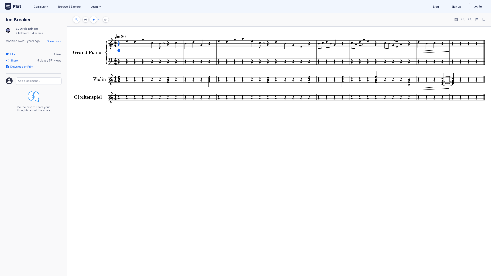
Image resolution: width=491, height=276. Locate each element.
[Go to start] (85, 19)
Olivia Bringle (29, 28)
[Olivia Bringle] (8, 30)
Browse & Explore (69, 6)
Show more (54, 41)
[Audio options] (98, 19)
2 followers (22, 32)
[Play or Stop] (93, 19)
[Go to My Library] (13, 6)
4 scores (37, 32)
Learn (94, 6)
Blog (436, 6)
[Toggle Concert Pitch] (456, 19)
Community (41, 6)
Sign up (456, 6)
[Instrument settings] (76, 19)
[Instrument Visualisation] (106, 19)
